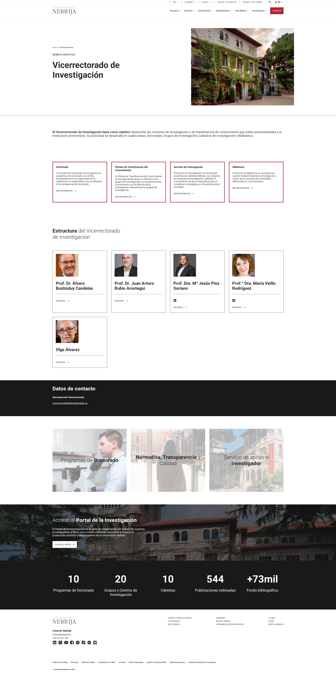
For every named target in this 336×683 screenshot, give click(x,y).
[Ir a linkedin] (54, 642)
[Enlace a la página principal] (64, 11)
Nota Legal (74, 662)
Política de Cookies (88, 662)
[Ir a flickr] (89, 642)
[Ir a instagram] (78, 642)
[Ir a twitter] (60, 642)
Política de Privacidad (60, 662)
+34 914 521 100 (60, 638)
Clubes (271, 618)
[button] (175, 2)
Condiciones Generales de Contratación (202, 662)
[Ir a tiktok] (83, 642)
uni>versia (122, 662)
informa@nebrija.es (61, 634)
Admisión (220, 618)
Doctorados (174, 624)
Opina (271, 621)
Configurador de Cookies (106, 662)
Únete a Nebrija (276, 624)
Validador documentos (177, 662)
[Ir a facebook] (72, 642)
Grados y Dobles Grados (179, 618)
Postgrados (174, 621)
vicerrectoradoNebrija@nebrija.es (69, 403)
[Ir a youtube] (66, 642)
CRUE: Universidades (136, 662)
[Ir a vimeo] (95, 642)
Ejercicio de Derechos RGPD (156, 662)
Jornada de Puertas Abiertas (230, 624)
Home (54, 47)
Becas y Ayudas (223, 621)
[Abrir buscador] (270, 2)
